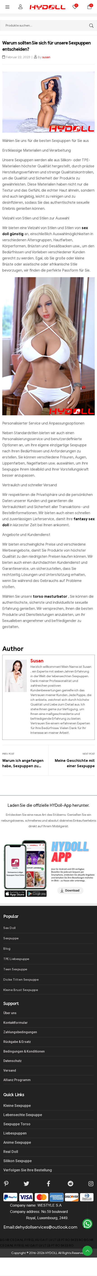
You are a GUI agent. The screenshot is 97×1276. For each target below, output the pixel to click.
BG (2, 1240)
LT (54, 1240)
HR (7, 1240)
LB (58, 1240)
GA (42, 1240)
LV (50, 1240)
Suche (90, 25)
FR (29, 1240)
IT (46, 1240)
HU (37, 1240)
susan (46, 57)
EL (33, 1240)
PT (63, 1240)
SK (72, 1240)
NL (22, 1240)
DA (17, 1240)
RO (67, 1240)
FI (25, 1240)
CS (12, 1240)
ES (76, 1240)
